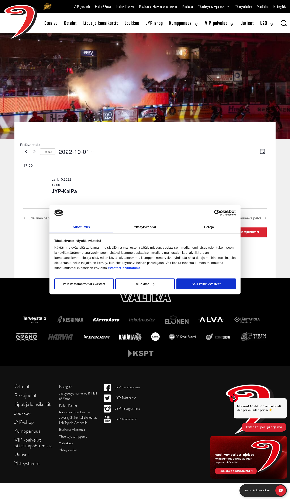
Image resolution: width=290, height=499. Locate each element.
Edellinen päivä (40, 218)
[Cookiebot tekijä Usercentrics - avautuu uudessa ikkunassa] (217, 213)
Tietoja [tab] (209, 227)
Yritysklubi (66, 443)
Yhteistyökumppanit (211, 6)
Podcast (187, 6)
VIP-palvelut (216, 23)
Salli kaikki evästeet (206, 284)
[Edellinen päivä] (25, 151)
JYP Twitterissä (125, 397)
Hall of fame (103, 6)
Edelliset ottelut (30, 144)
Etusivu (51, 23)
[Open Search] (284, 24)
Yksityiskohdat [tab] (145, 227)
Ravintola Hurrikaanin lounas (158, 6)
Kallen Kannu (125, 6)
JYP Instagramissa (127, 408)
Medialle (262, 6)
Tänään (47, 151)
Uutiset (247, 23)
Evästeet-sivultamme (124, 267)
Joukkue (131, 23)
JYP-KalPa (64, 191)
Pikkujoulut (25, 395)
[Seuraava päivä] (34, 151)
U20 (263, 23)
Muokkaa (142, 284)
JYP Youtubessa (125, 419)
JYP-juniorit (82, 6)
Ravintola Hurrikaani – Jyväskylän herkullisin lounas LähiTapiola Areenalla (78, 417)
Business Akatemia (72, 429)
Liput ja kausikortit (100, 23)
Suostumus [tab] (81, 227)
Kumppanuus (180, 23)
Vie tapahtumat (249, 232)
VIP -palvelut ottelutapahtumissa (33, 442)
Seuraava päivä (250, 218)
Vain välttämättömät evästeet (84, 284)
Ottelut (70, 23)
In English (279, 6)
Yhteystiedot (243, 6)
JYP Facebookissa (127, 387)
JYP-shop (154, 23)
